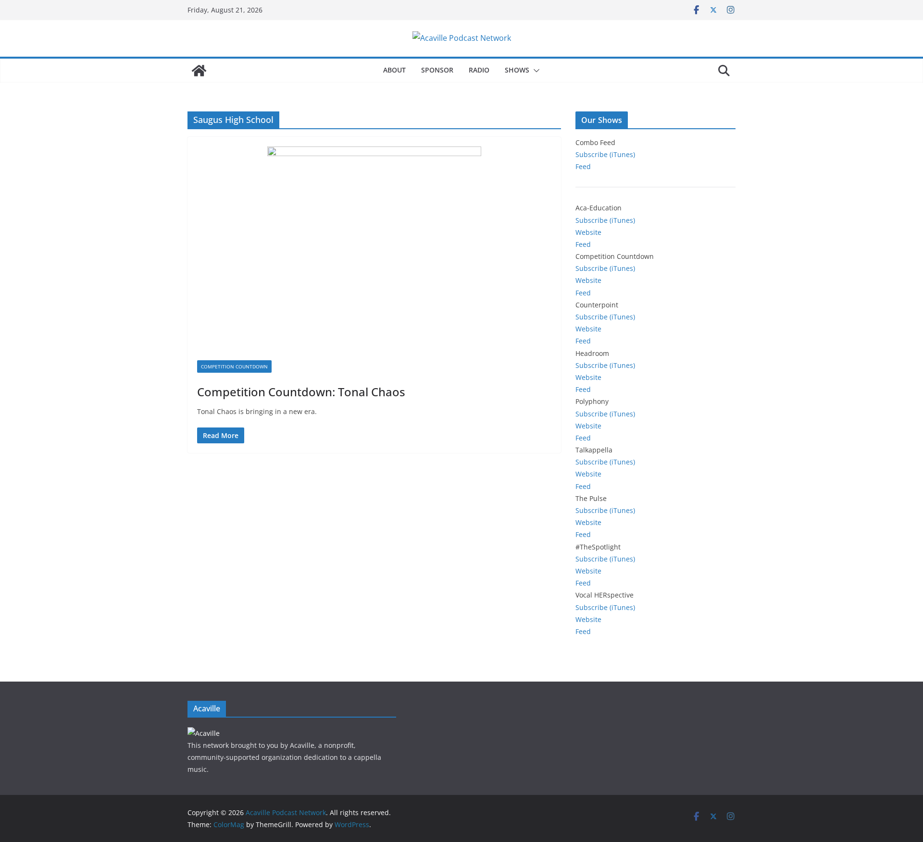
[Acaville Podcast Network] (199, 70)
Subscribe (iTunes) (605, 154)
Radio (479, 69)
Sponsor (437, 69)
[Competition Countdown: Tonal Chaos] (374, 253)
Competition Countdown (234, 366)
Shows (517, 69)
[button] (534, 70)
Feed (583, 166)
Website (588, 232)
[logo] (203, 733)
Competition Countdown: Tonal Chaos (301, 392)
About (394, 69)
